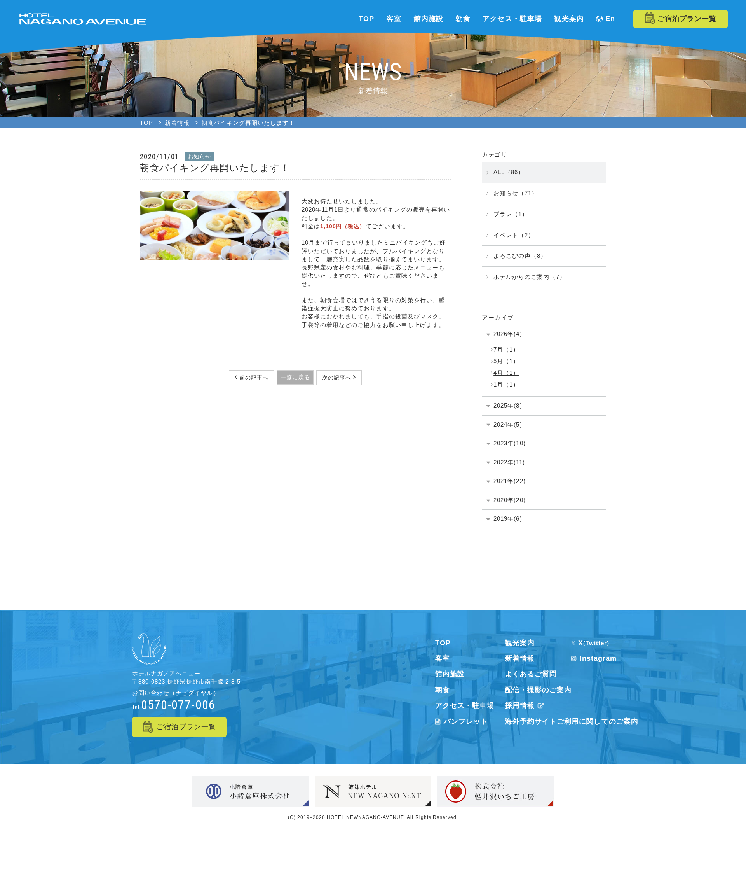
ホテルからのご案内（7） (529, 276)
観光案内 (520, 643)
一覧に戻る (295, 377)
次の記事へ (337, 377)
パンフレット (466, 721)
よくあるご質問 (531, 674)
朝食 (442, 690)
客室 (442, 658)
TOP (443, 643)
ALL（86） (508, 172)
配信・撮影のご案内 (538, 690)
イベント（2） (513, 235)
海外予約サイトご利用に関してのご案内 (571, 721)
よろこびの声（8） (520, 255)
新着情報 (520, 658)
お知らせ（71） (515, 193)
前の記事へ (252, 377)
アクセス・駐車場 (464, 705)
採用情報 (520, 705)
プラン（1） (510, 214)
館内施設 (450, 674)
